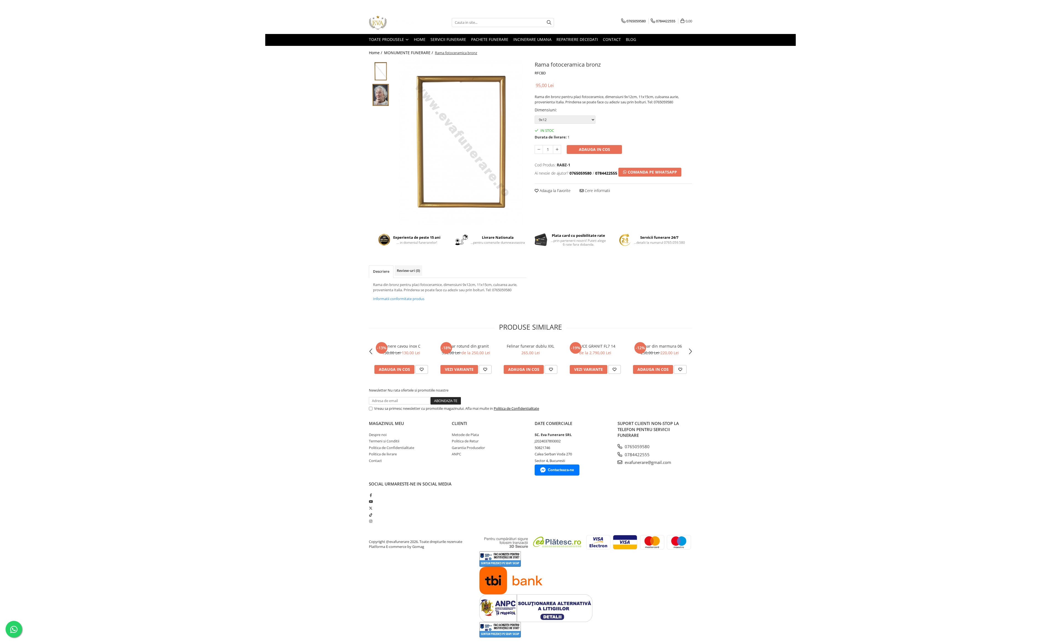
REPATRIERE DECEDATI (577, 39)
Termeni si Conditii (384, 441)
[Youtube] (370, 501)
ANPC (456, 454)
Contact (375, 460)
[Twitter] (370, 508)
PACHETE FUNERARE (489, 39)
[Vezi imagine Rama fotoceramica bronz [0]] (380, 71)
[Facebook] (370, 495)
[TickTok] (370, 514)
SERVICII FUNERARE (448, 39)
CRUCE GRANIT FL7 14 (595, 346)
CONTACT (612, 39)
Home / (376, 52)
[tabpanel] (460, 142)
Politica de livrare (383, 454)
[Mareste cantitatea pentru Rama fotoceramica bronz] (557, 149)
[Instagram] (370, 521)
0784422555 (637, 454)
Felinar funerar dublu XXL (530, 346)
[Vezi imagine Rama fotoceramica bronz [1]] (380, 94)
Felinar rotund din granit (466, 346)
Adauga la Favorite (555, 190)
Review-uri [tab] (408, 270)
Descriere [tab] (381, 271)
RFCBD (540, 72)
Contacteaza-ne (561, 470)
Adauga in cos (594, 149)
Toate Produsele (387, 39)
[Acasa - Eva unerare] (396, 22)
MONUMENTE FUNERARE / (409, 52)
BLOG (631, 39)
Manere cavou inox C (401, 346)
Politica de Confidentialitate (516, 408)
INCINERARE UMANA (532, 39)
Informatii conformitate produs (398, 298)
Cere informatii (597, 190)
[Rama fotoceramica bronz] (460, 142)
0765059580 (637, 446)
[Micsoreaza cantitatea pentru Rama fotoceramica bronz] (539, 149)
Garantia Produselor (468, 447)
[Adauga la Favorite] (421, 369)
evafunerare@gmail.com (647, 462)
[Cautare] (549, 22)
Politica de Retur (465, 441)
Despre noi (378, 434)
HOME (420, 39)
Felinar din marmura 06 (660, 346)
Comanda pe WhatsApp (652, 172)
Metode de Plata (465, 434)
